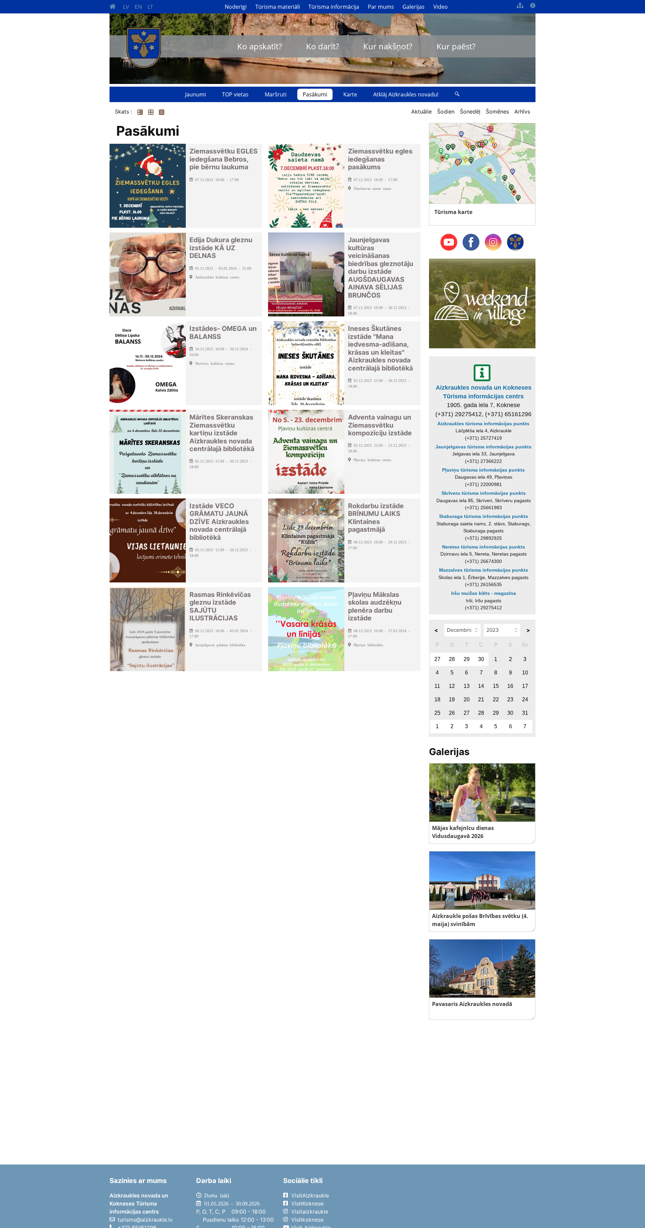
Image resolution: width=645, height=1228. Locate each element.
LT (150, 6)
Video (440, 6)
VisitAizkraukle (310, 1195)
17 (525, 686)
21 (481, 699)
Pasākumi (315, 94)
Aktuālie (421, 111)
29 (467, 659)
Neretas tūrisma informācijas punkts (483, 547)
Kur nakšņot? (387, 46)
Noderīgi (236, 6)
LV (126, 6)
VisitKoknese (307, 1203)
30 (481, 659)
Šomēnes (497, 111)
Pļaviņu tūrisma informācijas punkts (483, 470)
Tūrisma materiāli (277, 6)
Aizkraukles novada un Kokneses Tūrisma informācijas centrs (483, 392)
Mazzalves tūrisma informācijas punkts (483, 570)
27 (437, 659)
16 (510, 686)
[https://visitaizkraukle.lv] (144, 48)
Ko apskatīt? (259, 46)
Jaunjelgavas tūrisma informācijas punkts (483, 446)
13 (467, 686)
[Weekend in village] (482, 303)
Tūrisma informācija (333, 6)
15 (496, 686)
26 (452, 713)
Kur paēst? (455, 46)
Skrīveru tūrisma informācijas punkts (483, 493)
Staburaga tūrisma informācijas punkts (483, 516)
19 (452, 699)
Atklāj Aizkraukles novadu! (405, 94)
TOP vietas (235, 94)
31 (525, 713)
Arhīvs (522, 111)
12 (452, 686)
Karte (350, 94)
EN (138, 6)
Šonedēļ (470, 111)
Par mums (381, 6)
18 (437, 699)
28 (452, 659)
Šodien (446, 111)
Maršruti (276, 94)
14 (481, 686)
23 (510, 699)
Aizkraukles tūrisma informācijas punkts (483, 423)
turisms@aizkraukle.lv (145, 1219)
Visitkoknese (307, 1219)
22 (496, 699)
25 (437, 713)
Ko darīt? (322, 46)
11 (437, 686)
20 (467, 699)
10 (525, 672)
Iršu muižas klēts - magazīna (483, 593)
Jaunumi (195, 94)
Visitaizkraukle (309, 1211)
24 (525, 699)
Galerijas (413, 6)
